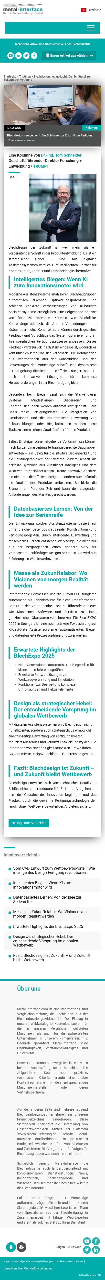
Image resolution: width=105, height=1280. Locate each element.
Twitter (26, 55)
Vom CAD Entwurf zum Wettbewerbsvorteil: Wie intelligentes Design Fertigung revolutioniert (54, 870)
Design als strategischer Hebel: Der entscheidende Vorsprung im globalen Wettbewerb (45, 940)
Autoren (79, 1261)
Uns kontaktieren (64, 1261)
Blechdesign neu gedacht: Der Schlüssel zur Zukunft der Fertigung (47, 78)
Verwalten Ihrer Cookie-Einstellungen (28, 1268)
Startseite (10, 76)
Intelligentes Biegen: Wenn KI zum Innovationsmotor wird (42, 885)
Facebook (34, 55)
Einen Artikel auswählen (69, 55)
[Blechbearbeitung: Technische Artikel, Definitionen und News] (21, 7)
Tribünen (25, 76)
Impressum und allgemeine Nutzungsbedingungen (28, 1261)
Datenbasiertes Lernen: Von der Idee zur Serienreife (47, 899)
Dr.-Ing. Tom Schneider (61, 155)
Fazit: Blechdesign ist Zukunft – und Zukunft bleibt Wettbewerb (51, 957)
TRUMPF (41, 166)
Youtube (10, 55)
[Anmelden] (11, 1247)
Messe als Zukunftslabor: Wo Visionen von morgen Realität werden (50, 914)
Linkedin (18, 55)
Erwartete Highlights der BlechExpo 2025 (48, 926)
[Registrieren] (21, 1247)
